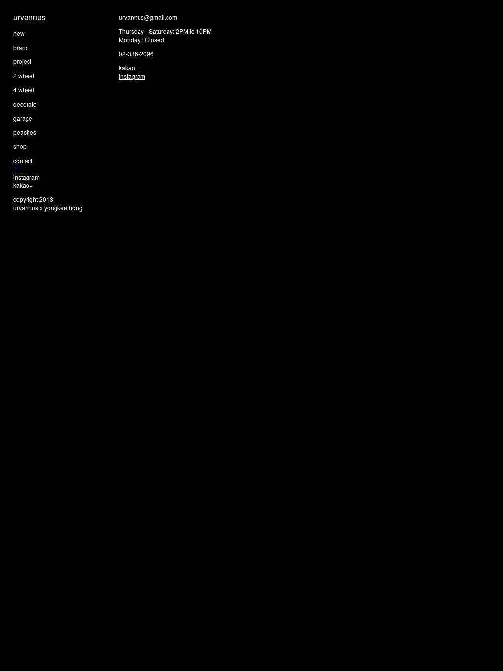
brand (21, 47)
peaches (24, 132)
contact (22, 160)
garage (22, 118)
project (22, 61)
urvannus (29, 17)
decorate (25, 104)
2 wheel (23, 75)
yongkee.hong (63, 207)
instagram (26, 177)
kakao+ (23, 185)
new (19, 33)
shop (20, 146)
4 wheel (23, 89)
